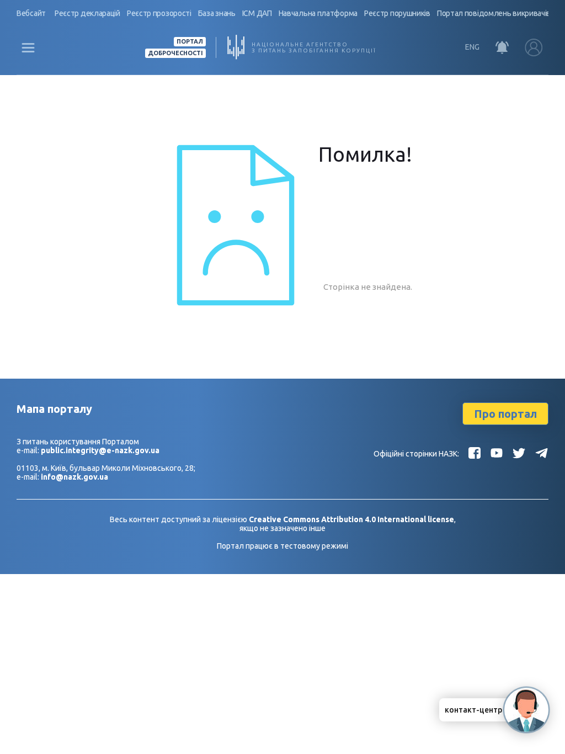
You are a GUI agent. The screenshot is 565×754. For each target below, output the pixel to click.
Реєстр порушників (397, 13)
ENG (472, 47)
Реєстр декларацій (87, 13)
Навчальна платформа (318, 13)
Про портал (505, 413)
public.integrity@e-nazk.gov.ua (100, 450)
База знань (217, 13)
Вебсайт (31, 13)
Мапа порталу (54, 408)
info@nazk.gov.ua (74, 476)
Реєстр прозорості (159, 13)
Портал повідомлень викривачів (494, 13)
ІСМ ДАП (257, 13)
